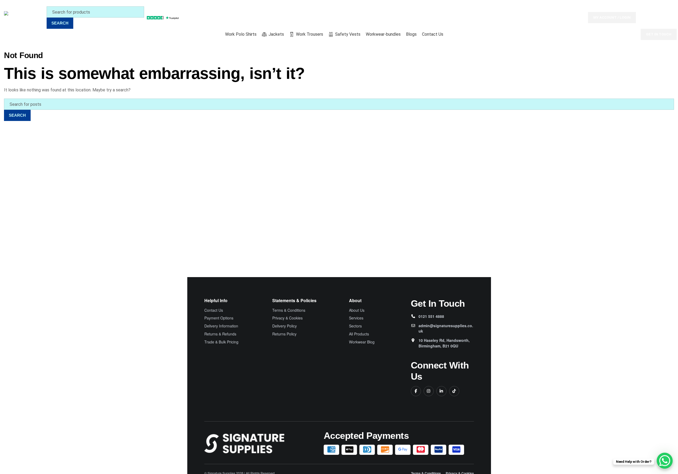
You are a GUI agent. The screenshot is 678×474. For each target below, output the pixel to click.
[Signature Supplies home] (244, 443)
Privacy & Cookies (287, 318)
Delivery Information (221, 326)
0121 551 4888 (431, 316)
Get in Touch (658, 34)
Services (356, 318)
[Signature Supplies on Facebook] (416, 391)
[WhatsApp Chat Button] (665, 461)
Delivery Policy (284, 326)
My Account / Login (612, 17)
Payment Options (218, 318)
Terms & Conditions (288, 310)
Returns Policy (284, 334)
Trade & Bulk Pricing (221, 342)
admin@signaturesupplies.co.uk (446, 328)
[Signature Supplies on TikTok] (454, 391)
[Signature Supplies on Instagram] (429, 391)
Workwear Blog (362, 342)
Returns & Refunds (220, 334)
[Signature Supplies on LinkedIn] (441, 391)
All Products (359, 334)
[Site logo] (24, 17)
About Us (356, 310)
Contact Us (213, 310)
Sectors (355, 326)
